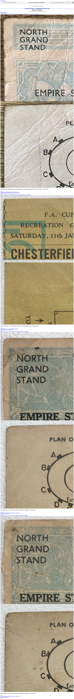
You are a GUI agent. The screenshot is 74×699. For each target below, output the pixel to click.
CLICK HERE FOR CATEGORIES (38, 6)
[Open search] (4, 2)
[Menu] (1, 2)
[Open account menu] (70, 2)
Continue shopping (3, 12)
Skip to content (2, 0)
